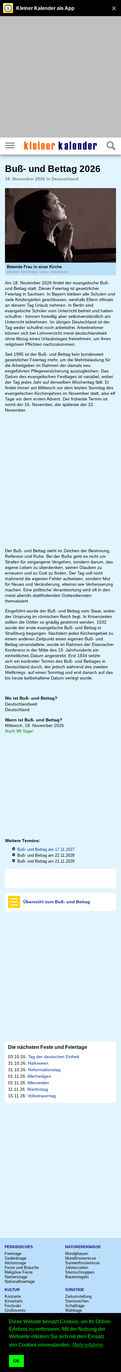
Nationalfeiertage (20, 1281)
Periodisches (19, 1247)
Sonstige (74, 1290)
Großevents (15, 1310)
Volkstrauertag (42, 1095)
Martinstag (37, 1089)
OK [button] (16, 1360)
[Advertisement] (60, 77)
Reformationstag (44, 1069)
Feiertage (13, 1253)
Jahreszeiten (76, 1267)
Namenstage (16, 1277)
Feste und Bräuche (22, 1267)
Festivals (13, 1305)
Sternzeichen (77, 1301)
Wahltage (73, 1310)
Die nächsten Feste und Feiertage (47, 1047)
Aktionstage (15, 1263)
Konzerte (13, 1296)
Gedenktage (15, 1258)
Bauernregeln (77, 1277)
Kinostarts (14, 1301)
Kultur (12, 1290)
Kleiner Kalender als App (45, 8)
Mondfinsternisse (80, 1258)
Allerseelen (38, 1082)
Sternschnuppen (79, 1272)
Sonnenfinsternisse (82, 1263)
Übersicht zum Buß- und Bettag (56, 901)
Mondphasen (76, 1253)
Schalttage (74, 1305)
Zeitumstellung (78, 1296)
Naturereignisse (83, 1247)
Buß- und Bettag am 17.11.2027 (45, 849)
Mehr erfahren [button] (88, 1344)
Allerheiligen (39, 1076)
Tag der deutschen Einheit (53, 1056)
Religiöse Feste (19, 1272)
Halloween (38, 1063)
